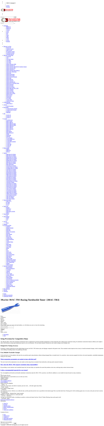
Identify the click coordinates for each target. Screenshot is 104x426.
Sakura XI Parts (9, 90)
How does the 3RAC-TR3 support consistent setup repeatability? (19, 364)
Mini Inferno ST (10, 132)
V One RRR (9, 140)
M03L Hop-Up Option (11, 159)
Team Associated (7, 200)
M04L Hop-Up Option (11, 156)
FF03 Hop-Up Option (11, 178)
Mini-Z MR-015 (10, 126)
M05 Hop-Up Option (11, 155)
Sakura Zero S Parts (10, 93)
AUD (7, 31)
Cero (7, 57)
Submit (2, 329)
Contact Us (5, 417)
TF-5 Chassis (9, 137)
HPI (4, 113)
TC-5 (7, 205)
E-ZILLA (8, 111)
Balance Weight (9, 228)
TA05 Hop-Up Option (11, 183)
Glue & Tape (9, 273)
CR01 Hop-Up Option (11, 175)
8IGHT (8, 207)
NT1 (7, 219)
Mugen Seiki (6, 148)
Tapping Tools (9, 285)
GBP (7, 36)
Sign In (2, 378)
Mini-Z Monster (9, 129)
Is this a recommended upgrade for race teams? (14, 370)
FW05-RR (8, 135)
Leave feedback (4, 382)
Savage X (8, 117)
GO (15, 17)
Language (5, 25)
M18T (7, 217)
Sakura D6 (8, 73)
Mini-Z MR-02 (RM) (11, 123)
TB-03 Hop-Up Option (11, 184)
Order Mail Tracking (8, 418)
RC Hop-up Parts (7, 225)
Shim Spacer (9, 255)
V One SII (8, 145)
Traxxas (5, 221)
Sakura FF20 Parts (10, 74)
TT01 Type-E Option (11, 188)
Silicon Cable (9, 258)
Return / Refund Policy (8, 407)
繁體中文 (8, 27)
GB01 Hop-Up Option (11, 192)
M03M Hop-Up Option (11, 160)
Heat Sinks (8, 244)
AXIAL (5, 104)
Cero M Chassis (9, 59)
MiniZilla (8, 112)
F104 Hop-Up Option (11, 169)
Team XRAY (6, 216)
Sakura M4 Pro (9, 79)
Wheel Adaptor (9, 264)
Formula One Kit (10, 54)
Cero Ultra (8, 63)
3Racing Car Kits (7, 46)
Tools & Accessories (8, 266)
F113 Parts (8, 98)
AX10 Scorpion (9, 106)
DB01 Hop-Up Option (11, 174)
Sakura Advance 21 (10, 65)
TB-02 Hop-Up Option (11, 186)
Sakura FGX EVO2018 (11, 76)
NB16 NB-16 (9, 103)
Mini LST (8, 210)
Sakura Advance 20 (10, 82)
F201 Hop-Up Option (11, 170)
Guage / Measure (10, 274)
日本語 (8, 30)
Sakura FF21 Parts (10, 75)
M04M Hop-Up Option (11, 158)
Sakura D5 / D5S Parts (11, 71)
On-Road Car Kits (10, 52)
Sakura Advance (10, 80)
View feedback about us (6, 380)
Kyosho (5, 118)
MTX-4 (8, 151)
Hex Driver (8, 276)
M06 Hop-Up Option (11, 154)
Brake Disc (8, 236)
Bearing (8, 233)
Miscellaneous (6, 288)
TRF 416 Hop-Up (10, 196)
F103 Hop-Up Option (11, 165)
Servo (7, 250)
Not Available (4, 323)
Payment (5, 404)
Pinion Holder (9, 277)
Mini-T (7, 212)
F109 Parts (8, 97)
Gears (7, 240)
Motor (7, 248)
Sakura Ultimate (9, 89)
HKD (7, 37)
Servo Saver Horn (10, 254)
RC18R (8, 202)
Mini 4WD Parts (10, 164)
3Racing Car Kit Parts (8, 55)
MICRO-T (8, 208)
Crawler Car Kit (9, 49)
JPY (7, 33)
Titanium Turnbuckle (11, 261)
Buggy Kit (8, 47)
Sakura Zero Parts (10, 92)
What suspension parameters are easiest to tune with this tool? (18, 359)
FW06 (7, 134)
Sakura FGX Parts (10, 87)
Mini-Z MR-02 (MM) (11, 125)
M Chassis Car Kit (10, 51)
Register (8, 6)
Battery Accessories (10, 231)
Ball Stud (8, 230)
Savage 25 (8, 116)
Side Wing (8, 257)
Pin (7, 249)
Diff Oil (8, 272)
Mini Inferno (9, 131)
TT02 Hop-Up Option (11, 189)
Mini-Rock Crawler (10, 211)
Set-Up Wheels (9, 282)
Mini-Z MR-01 (9, 127)
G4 (7, 215)
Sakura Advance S (10, 69)
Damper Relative (10, 239)
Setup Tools (9, 283)
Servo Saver (9, 253)
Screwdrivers (9, 278)
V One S (8, 146)
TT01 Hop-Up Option (11, 187)
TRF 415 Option (10, 197)
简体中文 (8, 28)
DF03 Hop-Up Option (11, 173)
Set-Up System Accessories (12, 280)
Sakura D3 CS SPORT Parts (12, 83)
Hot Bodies (5, 107)
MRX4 (7, 149)
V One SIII (8, 144)
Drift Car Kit (9, 50)
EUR (7, 32)
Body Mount (9, 234)
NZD (7, 35)
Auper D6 (8, 56)
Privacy (5, 408)
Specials (5, 290)
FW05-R (8, 136)
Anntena (8, 226)
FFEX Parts (9, 96)
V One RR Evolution (11, 141)
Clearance (5, 291)
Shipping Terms (6, 406)
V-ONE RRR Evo (10, 139)
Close (6, 378)
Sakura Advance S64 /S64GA (13, 70)
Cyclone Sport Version (11, 109)
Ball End (8, 229)
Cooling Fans (9, 238)
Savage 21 (8, 115)
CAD (7, 39)
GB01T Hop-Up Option (11, 193)
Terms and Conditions (8, 409)
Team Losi (5, 206)
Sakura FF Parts (9, 85)
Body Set (8, 235)
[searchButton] (14, 23)
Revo (7, 222)
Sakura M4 (8, 78)
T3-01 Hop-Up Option (11, 191)
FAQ (4, 335)
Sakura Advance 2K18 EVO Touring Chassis (16, 66)
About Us (5, 403)
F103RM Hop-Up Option (12, 168)
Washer (8, 263)
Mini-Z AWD (9, 121)
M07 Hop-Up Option (11, 163)
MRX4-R (8, 150)
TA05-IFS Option (10, 182)
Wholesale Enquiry (7, 419)
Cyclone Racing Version (11, 108)
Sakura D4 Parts (10, 84)
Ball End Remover (10, 268)
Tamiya (5, 153)
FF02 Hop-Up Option (11, 179)
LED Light (8, 245)
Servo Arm (8, 252)
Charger (8, 271)
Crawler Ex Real (10, 101)
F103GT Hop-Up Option (12, 167)
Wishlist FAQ (6, 415)
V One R (8, 142)
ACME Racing (6, 102)
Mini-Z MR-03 (9, 122)
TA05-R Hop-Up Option (11, 181)
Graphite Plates (9, 241)
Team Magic (6, 214)
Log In (7, 5)
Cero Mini (8, 60)
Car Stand (8, 269)
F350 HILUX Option (11, 177)
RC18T (8, 203)
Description (6, 334)
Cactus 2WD (9, 99)
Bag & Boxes (9, 267)
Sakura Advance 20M (11, 64)
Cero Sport (8, 61)
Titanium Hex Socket (11, 259)
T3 (6, 220)
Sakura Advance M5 (10, 68)
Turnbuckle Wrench (10, 286)
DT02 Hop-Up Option (11, 172)
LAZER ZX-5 (9, 120)
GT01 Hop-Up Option (11, 195)
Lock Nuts (8, 247)
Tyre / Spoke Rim (10, 262)
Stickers (8, 287)
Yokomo (5, 224)
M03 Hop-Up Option (11, 162)
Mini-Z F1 (8, 130)
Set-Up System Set (10, 281)
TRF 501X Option (10, 198)
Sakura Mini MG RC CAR (12, 88)
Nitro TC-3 (8, 201)
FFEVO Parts (9, 94)
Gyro (7, 243)
